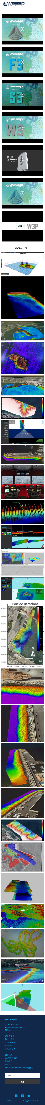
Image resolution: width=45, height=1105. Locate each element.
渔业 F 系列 (9, 1036)
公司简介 (8, 1046)
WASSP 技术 (10, 1049)
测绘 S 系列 (9, 1039)
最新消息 (8, 1055)
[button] (22, 29)
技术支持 (8, 1065)
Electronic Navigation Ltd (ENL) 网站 (19, 1068)
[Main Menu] (40, 4)
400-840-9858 (12, 1025)
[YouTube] (28, 1095)
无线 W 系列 (10, 1042)
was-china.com (17, 1101)
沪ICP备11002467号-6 (30, 1101)
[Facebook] (16, 1095)
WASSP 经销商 (11, 1058)
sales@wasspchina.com (16, 1027)
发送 (22, 1082)
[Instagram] (22, 1095)
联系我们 (8, 1030)
